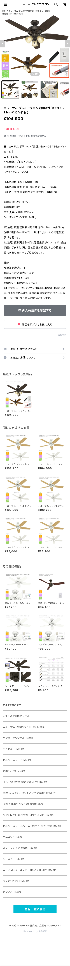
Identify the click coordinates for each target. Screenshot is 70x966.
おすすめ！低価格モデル (16, 715)
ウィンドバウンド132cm (16, 880)
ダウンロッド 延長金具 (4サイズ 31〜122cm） (29, 814)
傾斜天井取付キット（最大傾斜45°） (23, 803)
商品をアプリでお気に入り (36, 324)
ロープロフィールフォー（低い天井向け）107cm (29, 869)
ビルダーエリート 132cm (17, 759)
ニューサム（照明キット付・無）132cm (24, 726)
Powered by (31, 931)
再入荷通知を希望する (37, 310)
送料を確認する (38, 136)
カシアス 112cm (12, 891)
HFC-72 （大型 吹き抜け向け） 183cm (25, 781)
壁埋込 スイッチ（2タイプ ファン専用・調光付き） (30, 792)
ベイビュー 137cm (13, 748)
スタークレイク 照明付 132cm (20, 847)
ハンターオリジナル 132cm (18, 737)
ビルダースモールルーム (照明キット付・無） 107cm (32, 825)
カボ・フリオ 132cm (14, 770)
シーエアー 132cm (13, 858)
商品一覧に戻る (35, 909)
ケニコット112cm (12, 836)
